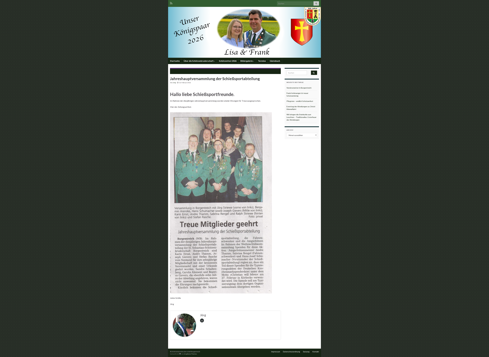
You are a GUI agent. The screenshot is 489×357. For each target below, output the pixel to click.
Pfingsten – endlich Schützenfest (300, 101)
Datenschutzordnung (291, 352)
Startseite (175, 61)
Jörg (174, 83)
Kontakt (315, 352)
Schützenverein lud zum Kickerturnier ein (260, 71)
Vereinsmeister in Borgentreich (299, 88)
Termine (262, 61)
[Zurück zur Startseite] (244, 32)
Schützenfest (179, 71)
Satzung (306, 352)
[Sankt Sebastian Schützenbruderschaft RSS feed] (171, 3)
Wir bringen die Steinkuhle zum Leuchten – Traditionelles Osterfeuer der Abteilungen (301, 117)
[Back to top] (483, 351)
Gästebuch (275, 61)
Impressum (275, 352)
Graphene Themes (190, 354)
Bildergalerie (246, 61)
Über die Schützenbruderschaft (199, 61)
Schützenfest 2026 (227, 61)
